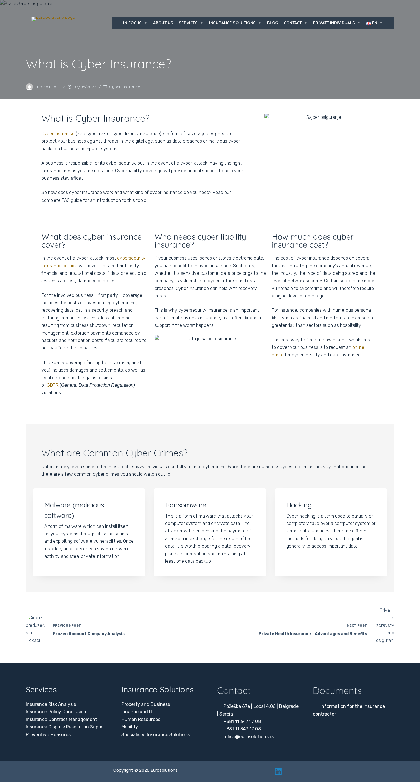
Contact (293, 22)
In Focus (132, 22)
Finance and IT (137, 711)
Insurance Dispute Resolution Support (66, 727)
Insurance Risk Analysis (51, 704)
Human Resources (140, 719)
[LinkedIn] (278, 771)
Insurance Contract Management (61, 719)
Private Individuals (334, 22)
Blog (272, 22)
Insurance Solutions (232, 22)
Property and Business (145, 704)
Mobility (129, 727)
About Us (163, 22)
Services (188, 22)
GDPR (53, 385)
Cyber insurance (58, 133)
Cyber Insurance (124, 86)
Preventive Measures (48, 734)
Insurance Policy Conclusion (56, 711)
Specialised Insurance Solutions (155, 734)
